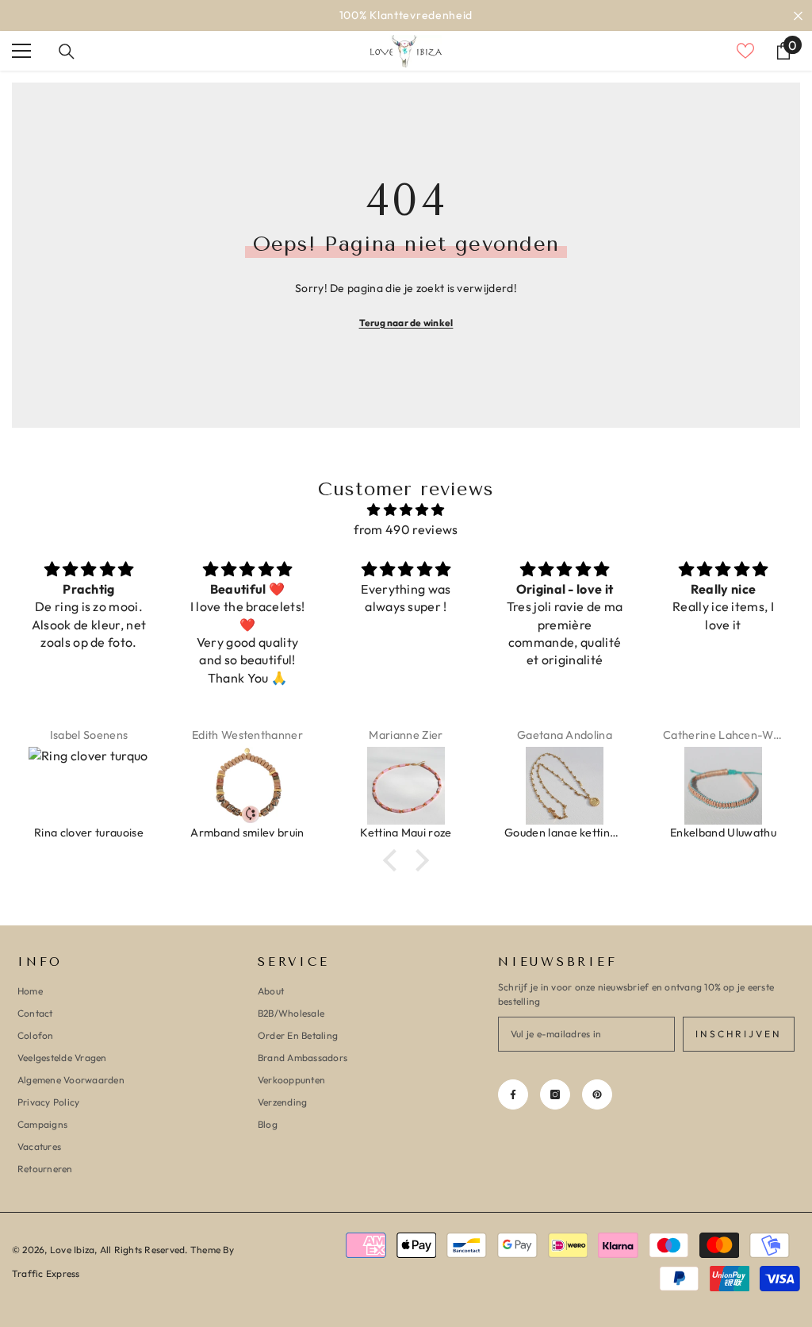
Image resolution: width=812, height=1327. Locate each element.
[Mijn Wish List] (745, 51)
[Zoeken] (66, 51)
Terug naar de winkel (406, 323)
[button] (394, 860)
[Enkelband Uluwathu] (723, 786)
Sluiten (798, 15)
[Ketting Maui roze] (406, 786)
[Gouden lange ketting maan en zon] (564, 786)
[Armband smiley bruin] (247, 786)
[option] (406, 15)
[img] (406, 510)
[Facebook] (513, 1094)
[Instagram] (555, 1094)
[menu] (21, 50)
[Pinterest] (597, 1094)
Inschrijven (738, 1034)
